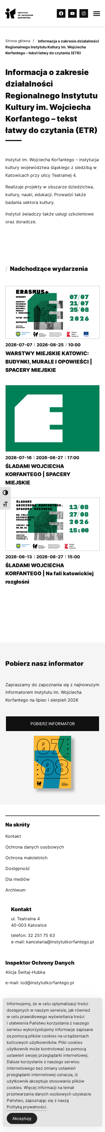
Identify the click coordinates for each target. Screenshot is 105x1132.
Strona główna (17, 41)
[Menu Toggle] (96, 13)
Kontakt (13, 836)
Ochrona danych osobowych (34, 847)
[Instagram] (83, 13)
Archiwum (15, 890)
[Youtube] (72, 13)
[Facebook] (61, 13)
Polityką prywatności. (27, 1106)
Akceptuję (22, 1118)
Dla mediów (17, 879)
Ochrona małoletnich (26, 857)
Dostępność (17, 868)
